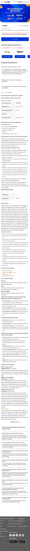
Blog (1, 526)
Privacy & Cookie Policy (13, 523)
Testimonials (3, 529)
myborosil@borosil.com (11, 272)
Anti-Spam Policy (12, 526)
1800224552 (8, 270)
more (27, 30)
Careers (20, 523)
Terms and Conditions (13, 521)
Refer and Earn (21, 521)
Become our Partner (23, 526)
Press (1, 523)
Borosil (8, 274)
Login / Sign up (25, 2)
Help (19, 2)
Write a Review (5, 408)
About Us (2, 521)
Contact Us (2, 536)
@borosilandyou (10, 275)
